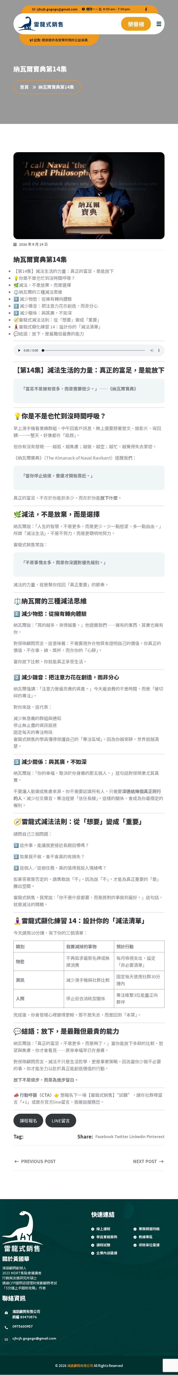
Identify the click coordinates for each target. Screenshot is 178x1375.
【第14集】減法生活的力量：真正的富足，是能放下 (63, 271)
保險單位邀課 (149, 1244)
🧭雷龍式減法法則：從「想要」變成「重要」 (57, 320)
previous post (38, 1161)
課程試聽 (103, 1244)
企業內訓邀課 (106, 1252)
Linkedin (137, 1136)
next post (145, 1161)
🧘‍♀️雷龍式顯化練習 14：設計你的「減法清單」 (58, 326)
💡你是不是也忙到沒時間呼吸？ (44, 278)
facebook (104, 1136)
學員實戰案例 (106, 1236)
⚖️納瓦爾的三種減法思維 (37, 292)
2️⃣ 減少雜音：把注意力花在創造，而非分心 (55, 306)
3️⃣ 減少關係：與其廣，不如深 (42, 313)
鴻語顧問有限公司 (80, 1365)
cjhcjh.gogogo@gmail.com (56, 9)
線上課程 (103, 1228)
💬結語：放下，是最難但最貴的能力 (48, 333)
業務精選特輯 (149, 1228)
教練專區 (146, 1236)
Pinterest (156, 1136)
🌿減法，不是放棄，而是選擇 (42, 285)
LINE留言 (61, 1120)
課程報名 (28, 1120)
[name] (146, 9)
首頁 (25, 87)
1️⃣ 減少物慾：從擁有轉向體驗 (42, 299)
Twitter (121, 1136)
